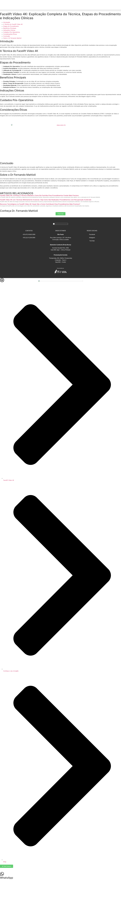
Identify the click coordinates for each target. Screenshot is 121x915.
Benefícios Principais (9, 28)
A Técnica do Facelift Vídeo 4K (13, 24)
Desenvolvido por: (60, 268)
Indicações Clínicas (9, 30)
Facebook (92, 234)
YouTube (92, 241)
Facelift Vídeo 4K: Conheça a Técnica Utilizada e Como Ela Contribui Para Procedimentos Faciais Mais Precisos (39, 195)
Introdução (6, 22)
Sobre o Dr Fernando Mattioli (12, 38)
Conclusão (6, 36)
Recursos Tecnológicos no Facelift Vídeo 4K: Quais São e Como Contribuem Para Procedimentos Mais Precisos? (40, 204)
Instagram (92, 237)
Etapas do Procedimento (11, 26)
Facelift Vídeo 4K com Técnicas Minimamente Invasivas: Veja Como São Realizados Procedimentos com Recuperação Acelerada (45, 200)
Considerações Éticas (10, 34)
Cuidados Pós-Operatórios (11, 32)
